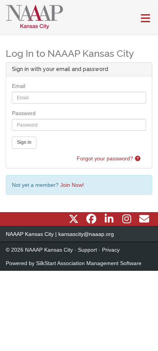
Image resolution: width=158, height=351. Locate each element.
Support (87, 250)
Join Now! (72, 185)
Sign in (24, 142)
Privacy (111, 250)
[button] (137, 158)
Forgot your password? (105, 158)
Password (24, 113)
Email (18, 86)
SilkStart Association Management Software (89, 263)
